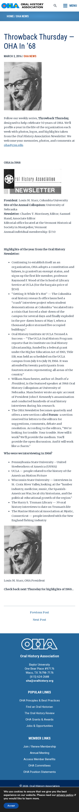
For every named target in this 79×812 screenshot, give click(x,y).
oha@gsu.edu (13, 145)
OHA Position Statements (39, 772)
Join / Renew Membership (39, 746)
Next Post (39, 619)
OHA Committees (39, 765)
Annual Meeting (39, 753)
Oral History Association (39, 656)
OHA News (22, 16)
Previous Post (39, 612)
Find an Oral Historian (39, 707)
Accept (11, 805)
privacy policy (65, 795)
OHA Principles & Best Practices (39, 700)
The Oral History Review (39, 713)
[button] (55, 5)
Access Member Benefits (39, 759)
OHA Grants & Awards (39, 719)
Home (10, 16)
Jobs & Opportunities (39, 726)
